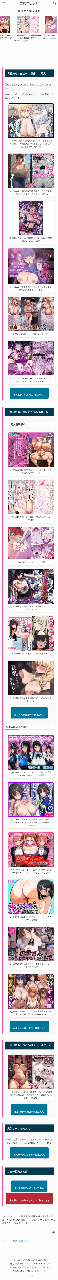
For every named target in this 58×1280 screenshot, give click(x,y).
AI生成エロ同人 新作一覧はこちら (29, 1028)
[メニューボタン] (3, 3)
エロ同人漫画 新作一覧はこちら (29, 715)
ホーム (12, 1260)
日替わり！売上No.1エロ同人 (19, 1264)
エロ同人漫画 (45, 1267)
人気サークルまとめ (30, 1267)
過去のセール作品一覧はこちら (29, 1111)
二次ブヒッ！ (29, 3)
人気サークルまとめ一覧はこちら (29, 1154)
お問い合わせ (40, 1271)
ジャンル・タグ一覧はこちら (16, 1241)
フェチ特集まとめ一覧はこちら (29, 1188)
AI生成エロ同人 (19, 1271)
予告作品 (29, 1271)
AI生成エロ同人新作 (40, 1260)
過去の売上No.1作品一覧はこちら (29, 395)
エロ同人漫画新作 (24, 1260)
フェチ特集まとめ (14, 1267)
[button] (24, 45)
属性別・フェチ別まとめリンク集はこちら (29, 1200)
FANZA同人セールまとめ (41, 1264)
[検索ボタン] (54, 3)
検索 (53, 1232)
